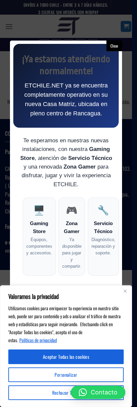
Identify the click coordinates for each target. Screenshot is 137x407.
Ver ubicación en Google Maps (66, 388)
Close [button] (114, 46)
